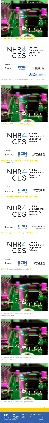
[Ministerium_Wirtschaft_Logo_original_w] (7, 419)
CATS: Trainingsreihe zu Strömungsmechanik (16, 269)
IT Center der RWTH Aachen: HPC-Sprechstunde (17, 38)
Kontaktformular (14, 419)
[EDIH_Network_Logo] (41, 416)
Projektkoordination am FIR (15, 416)
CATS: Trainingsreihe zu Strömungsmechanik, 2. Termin (19, 232)
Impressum (23, 416)
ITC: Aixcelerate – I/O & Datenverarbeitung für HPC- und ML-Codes (23, 79)
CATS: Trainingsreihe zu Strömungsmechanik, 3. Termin (19, 196)
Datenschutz (23, 417)
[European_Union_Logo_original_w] (7, 417)
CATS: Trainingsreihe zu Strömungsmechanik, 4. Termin (19, 160)
